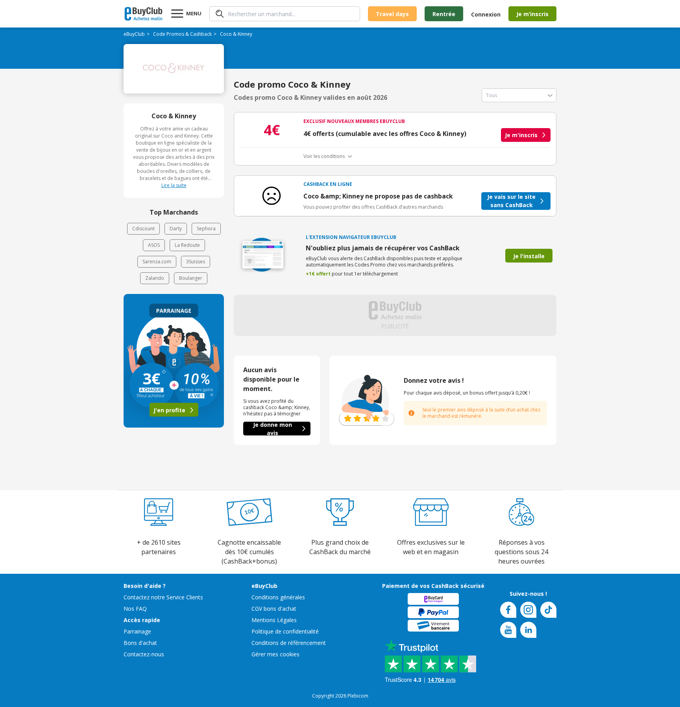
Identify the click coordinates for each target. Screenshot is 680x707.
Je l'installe (529, 256)
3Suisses (195, 261)
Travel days (392, 14)
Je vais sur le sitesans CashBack (511, 201)
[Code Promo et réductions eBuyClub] (143, 14)
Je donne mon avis (272, 428)
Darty (176, 228)
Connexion (486, 14)
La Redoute (187, 245)
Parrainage (137, 631)
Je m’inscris (532, 14)
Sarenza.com (156, 261)
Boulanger (190, 278)
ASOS (154, 245)
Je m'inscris (521, 135)
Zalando (154, 278)
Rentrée (443, 14)
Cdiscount (143, 228)
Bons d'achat (140, 642)
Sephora (206, 228)
